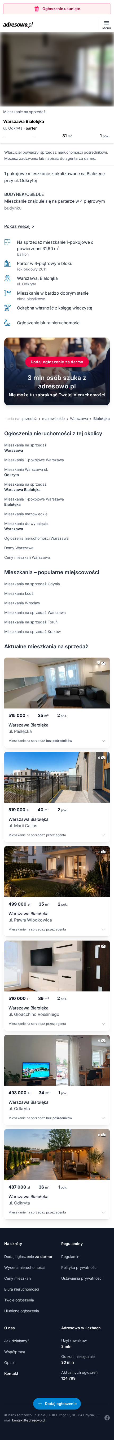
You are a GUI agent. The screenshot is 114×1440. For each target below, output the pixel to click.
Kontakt (11, 1373)
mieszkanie (39, 173)
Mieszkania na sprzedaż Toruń (31, 622)
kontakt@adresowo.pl (28, 1420)
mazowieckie (53, 418)
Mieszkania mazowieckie (25, 514)
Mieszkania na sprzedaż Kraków (32, 631)
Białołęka (101, 418)
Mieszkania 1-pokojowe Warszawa (34, 460)
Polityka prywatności (79, 1267)
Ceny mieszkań (17, 1278)
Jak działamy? (16, 1341)
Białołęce (96, 173)
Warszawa (79, 418)
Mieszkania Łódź (19, 593)
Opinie (9, 1362)
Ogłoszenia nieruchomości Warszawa (36, 538)
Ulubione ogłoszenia (21, 1311)
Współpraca (14, 1351)
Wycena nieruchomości (24, 1267)
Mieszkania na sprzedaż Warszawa (35, 612)
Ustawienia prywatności (81, 1278)
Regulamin (70, 1256)
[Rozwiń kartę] (103, 741)
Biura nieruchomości (21, 1289)
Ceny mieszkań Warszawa (27, 557)
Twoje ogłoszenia (19, 1300)
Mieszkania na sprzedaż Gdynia (32, 584)
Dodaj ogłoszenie (28, 1256)
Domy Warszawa (18, 548)
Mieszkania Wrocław (22, 603)
